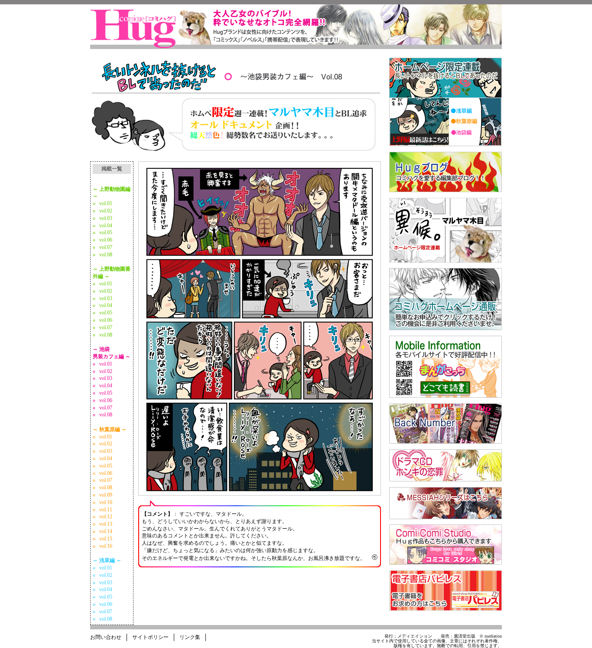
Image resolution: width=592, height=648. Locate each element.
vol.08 (105, 255)
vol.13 (105, 524)
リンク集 (189, 637)
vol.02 (105, 211)
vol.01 (105, 203)
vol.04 (105, 226)
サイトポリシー (150, 637)
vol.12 (105, 517)
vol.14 (105, 531)
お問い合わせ (105, 637)
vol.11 (105, 510)
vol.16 (105, 546)
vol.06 (105, 240)
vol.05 (105, 232)
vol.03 (105, 218)
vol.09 (105, 495)
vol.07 (105, 247)
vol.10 (105, 502)
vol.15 (105, 539)
